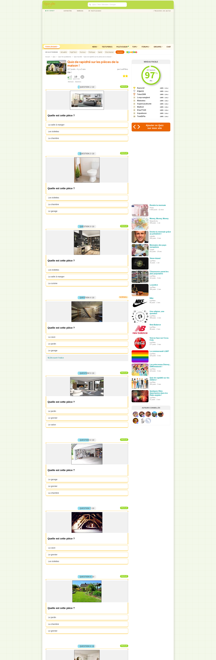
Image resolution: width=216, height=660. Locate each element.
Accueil (47, 57)
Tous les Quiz (51, 47)
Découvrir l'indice (56, 358)
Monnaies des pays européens (158, 246)
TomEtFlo (141, 116)
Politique (92, 52)
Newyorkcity (154, 221)
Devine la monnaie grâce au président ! (160, 233)
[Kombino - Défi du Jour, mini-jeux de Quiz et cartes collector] (131, 52)
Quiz (54, 57)
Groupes (158, 47)
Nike (151, 298)
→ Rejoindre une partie (162, 11)
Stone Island (155, 258)
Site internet (109, 52)
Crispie (152, 249)
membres (79, 11)
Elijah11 (140, 91)
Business (78, 82)
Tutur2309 (141, 94)
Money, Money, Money (159, 218)
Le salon (52, 425)
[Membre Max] (137, 416)
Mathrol (140, 107)
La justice (154, 285)
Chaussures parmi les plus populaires (159, 273)
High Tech (73, 52)
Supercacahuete (144, 104)
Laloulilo (152, 236)
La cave (51, 337)
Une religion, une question (157, 312)
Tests (107, 47)
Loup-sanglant (143, 97)
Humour (83, 52)
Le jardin (52, 344)
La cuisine (52, 283)
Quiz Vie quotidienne (64, 57)
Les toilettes (53, 131)
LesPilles (124, 69)
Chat (168, 47)
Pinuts (152, 208)
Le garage (52, 211)
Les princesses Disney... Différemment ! (160, 366)
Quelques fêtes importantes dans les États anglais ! (159, 393)
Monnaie (71, 82)
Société (120, 52)
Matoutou (141, 101)
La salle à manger (56, 125)
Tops (134, 47)
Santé (100, 52)
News (94, 47)
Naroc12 (140, 88)
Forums (145, 47)
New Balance (155, 325)
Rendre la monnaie (158, 205)
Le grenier (52, 418)
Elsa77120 (141, 110)
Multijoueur (121, 47)
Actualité (64, 52)
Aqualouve (142, 113)
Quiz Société (78, 57)
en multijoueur (94, 11)
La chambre (53, 138)
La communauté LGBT (159, 351)
